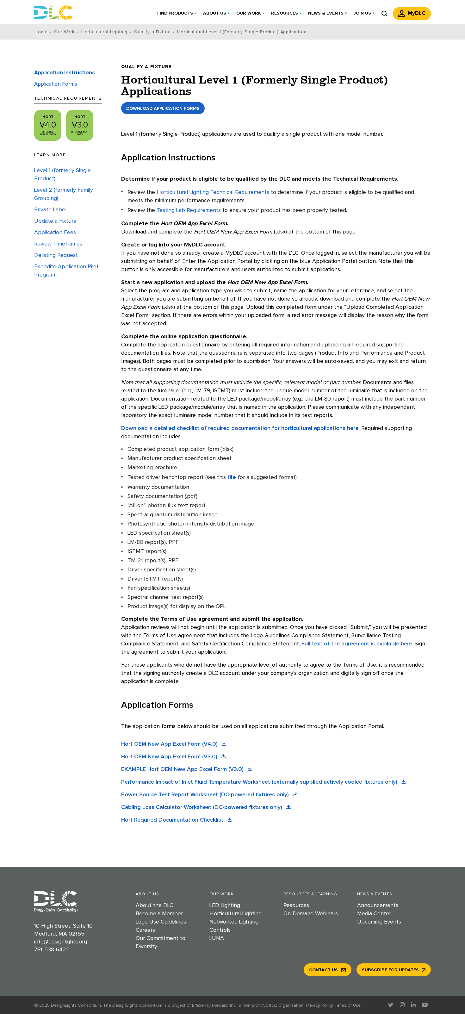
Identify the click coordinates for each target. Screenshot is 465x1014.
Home (40, 32)
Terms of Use (348, 1005)
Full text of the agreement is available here (356, 644)
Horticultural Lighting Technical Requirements (213, 192)
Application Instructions (64, 73)
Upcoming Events (379, 922)
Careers (145, 930)
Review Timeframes (58, 244)
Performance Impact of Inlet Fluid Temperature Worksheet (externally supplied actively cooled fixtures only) (260, 782)
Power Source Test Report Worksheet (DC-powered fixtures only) (205, 795)
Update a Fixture (55, 221)
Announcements (377, 905)
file (231, 477)
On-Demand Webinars (310, 914)
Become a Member (159, 914)
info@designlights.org (60, 942)
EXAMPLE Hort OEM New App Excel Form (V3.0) (183, 769)
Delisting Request (56, 255)
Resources (296, 905)
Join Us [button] (362, 13)
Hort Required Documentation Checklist (173, 820)
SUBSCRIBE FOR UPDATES (390, 970)
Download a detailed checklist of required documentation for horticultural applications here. (240, 428)
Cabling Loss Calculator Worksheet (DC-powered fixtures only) (202, 807)
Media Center (374, 914)
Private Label (50, 210)
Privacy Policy (319, 1005)
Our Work (64, 32)
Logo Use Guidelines (161, 922)
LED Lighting (224, 905)
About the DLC (154, 905)
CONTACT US (323, 970)
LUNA (216, 938)
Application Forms (55, 84)
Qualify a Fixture (152, 32)
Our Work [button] (248, 13)
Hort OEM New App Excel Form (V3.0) (170, 757)
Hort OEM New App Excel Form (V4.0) (170, 744)
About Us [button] (214, 13)
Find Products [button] (175, 13)
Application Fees (55, 232)
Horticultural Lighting (104, 32)
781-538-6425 (52, 950)
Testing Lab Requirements (189, 210)
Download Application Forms (163, 108)
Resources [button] (284, 13)
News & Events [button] (326, 13)
